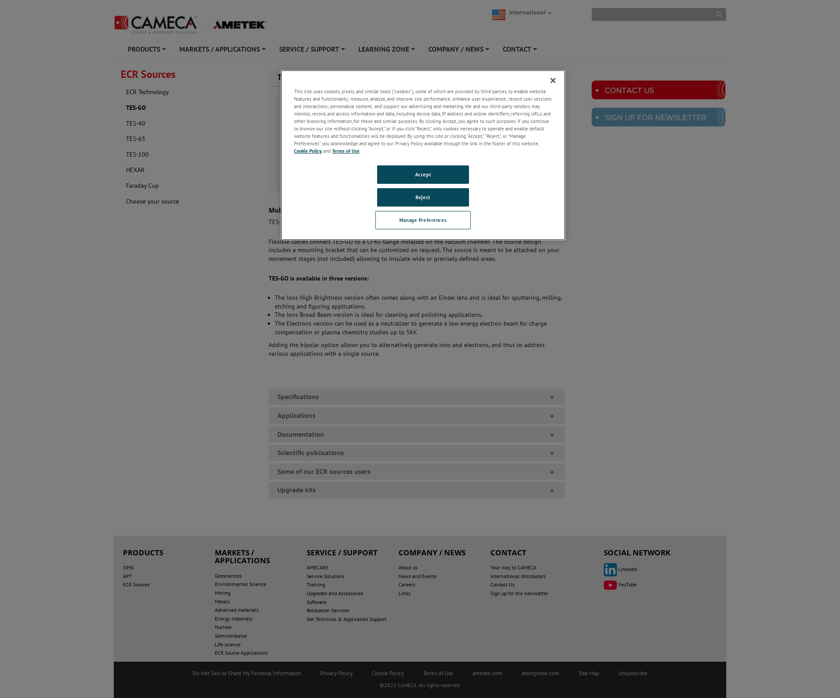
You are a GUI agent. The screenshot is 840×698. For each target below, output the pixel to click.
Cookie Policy (308, 150)
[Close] (553, 80)
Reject (423, 197)
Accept (423, 174)
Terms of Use (346, 150)
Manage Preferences (423, 220)
